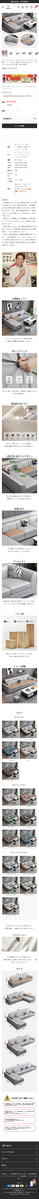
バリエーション (7, 92)
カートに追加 (19, 126)
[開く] (18, 7)
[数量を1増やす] (18, 111)
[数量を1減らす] (8, 111)
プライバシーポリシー (11, 1176)
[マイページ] (22, 7)
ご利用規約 (23, 1176)
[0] (35, 7)
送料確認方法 (19, 119)
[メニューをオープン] (3, 7)
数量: (3, 111)
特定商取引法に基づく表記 (18, 1174)
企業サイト (5, 1174)
